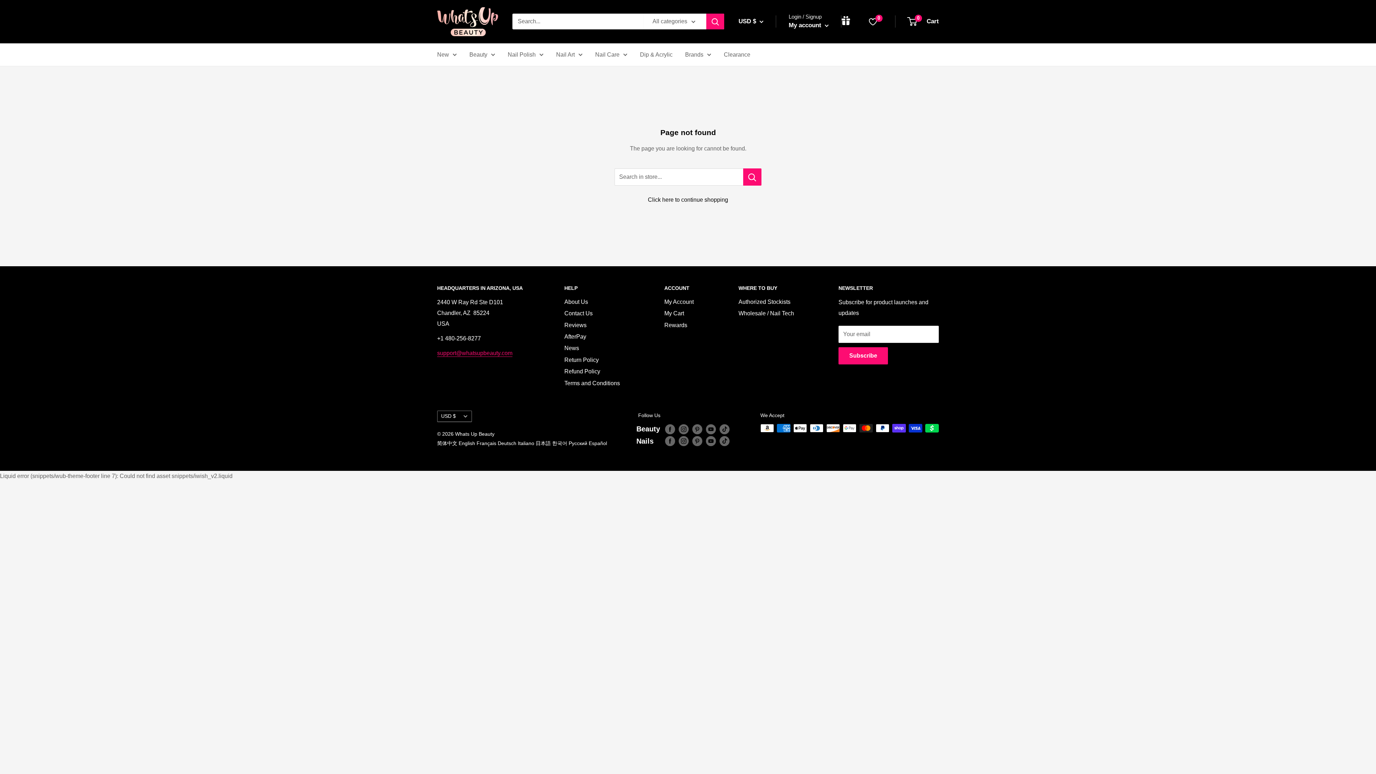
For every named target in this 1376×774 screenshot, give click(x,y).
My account (806, 25)
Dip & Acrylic (656, 55)
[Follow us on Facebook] (670, 429)
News (571, 348)
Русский (578, 443)
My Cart (674, 313)
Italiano (526, 443)
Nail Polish (522, 55)
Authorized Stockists (764, 302)
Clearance (737, 55)
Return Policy (581, 360)
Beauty (478, 55)
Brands (694, 55)
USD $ (448, 416)
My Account (679, 302)
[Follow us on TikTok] (725, 429)
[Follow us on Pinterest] (697, 429)
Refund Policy (582, 371)
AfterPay (575, 337)
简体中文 (447, 443)
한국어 (559, 443)
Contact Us (578, 313)
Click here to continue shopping (688, 200)
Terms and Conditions (592, 383)
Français (486, 443)
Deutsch (507, 443)
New (443, 55)
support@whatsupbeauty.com (474, 353)
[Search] (715, 21)
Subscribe (863, 356)
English (467, 443)
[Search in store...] (752, 177)
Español (598, 443)
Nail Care (607, 55)
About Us (576, 302)
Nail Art (565, 55)
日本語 (543, 443)
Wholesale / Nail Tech (766, 313)
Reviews (575, 325)
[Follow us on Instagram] (684, 429)
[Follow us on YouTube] (711, 429)
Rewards (675, 325)
